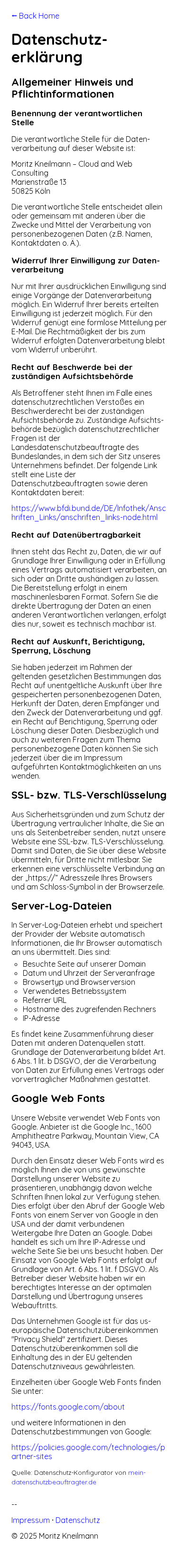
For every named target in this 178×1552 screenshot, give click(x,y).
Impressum (30, 1520)
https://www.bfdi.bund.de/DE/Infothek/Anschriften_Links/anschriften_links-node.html (88, 512)
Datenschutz (78, 1520)
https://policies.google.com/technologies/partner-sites (88, 1451)
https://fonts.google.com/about (68, 1407)
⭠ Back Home (35, 15)
